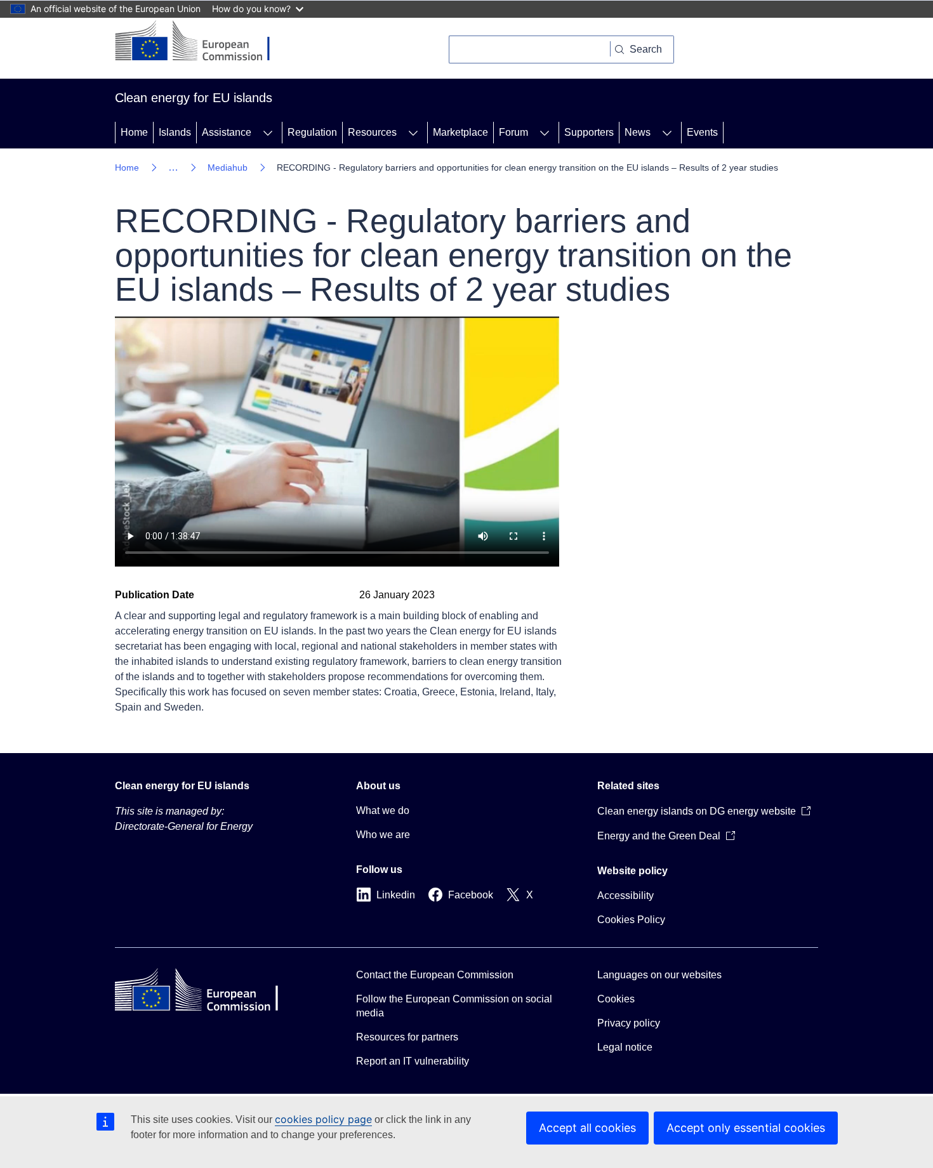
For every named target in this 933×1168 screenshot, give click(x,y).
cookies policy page (323, 1119)
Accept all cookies (587, 1127)
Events (702, 132)
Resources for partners (407, 1037)
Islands (175, 132)
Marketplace (460, 132)
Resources (372, 132)
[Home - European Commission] (202, 41)
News (638, 132)
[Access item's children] (268, 132)
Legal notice (624, 1047)
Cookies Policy (631, 919)
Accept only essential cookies (745, 1127)
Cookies (616, 999)
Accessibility (625, 895)
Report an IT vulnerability (412, 1061)
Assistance (226, 132)
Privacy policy (628, 1023)
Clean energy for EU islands (182, 785)
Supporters (589, 132)
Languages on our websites (659, 974)
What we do (382, 810)
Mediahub (228, 167)
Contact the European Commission (434, 974)
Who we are (383, 834)
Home (134, 132)
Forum (513, 132)
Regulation (312, 132)
